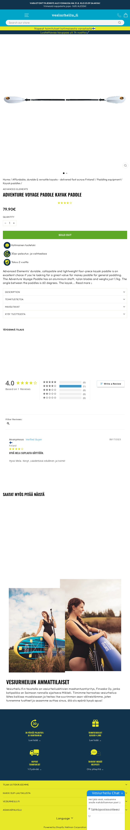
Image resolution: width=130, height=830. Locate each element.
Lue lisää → (35, 740)
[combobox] (56, 22)
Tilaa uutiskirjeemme (16, 784)
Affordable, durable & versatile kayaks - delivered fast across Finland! (53, 179)
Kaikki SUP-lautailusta (16, 793)
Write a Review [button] (112, 383)
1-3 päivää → (35, 769)
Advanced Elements (15, 189)
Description (12, 292)
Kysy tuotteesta (15, 314)
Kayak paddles (11, 183)
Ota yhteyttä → (95, 769)
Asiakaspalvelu (12, 809)
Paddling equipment (109, 179)
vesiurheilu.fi (11, 801)
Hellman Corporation (75, 827)
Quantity (8, 217)
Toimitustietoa (14, 299)
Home (6, 179)
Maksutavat (12, 306)
